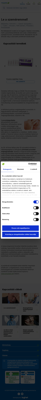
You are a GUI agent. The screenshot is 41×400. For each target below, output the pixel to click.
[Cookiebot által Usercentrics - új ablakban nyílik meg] (30, 164)
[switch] (36, 207)
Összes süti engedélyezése (21, 228)
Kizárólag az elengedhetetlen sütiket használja (20, 234)
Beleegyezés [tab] (7, 169)
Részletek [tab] (20, 169)
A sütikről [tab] (33, 169)
